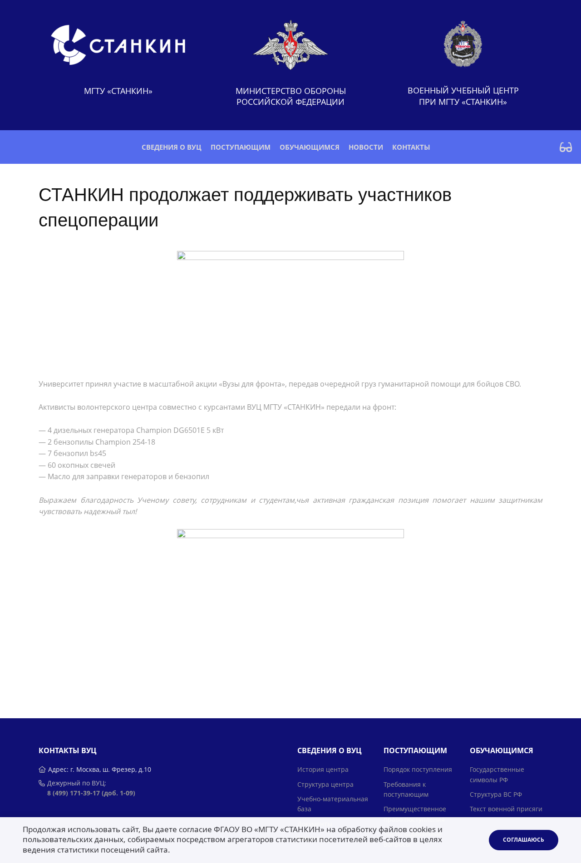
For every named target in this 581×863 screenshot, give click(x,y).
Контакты (411, 147)
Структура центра (325, 784)
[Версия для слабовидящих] (566, 147)
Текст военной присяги (506, 808)
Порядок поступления (418, 769)
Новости (366, 147)
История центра (323, 769)
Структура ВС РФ (496, 794)
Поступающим (241, 147)
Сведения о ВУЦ (172, 147)
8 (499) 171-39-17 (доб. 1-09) (91, 793)
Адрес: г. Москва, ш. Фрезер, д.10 (99, 769)
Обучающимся (310, 147)
